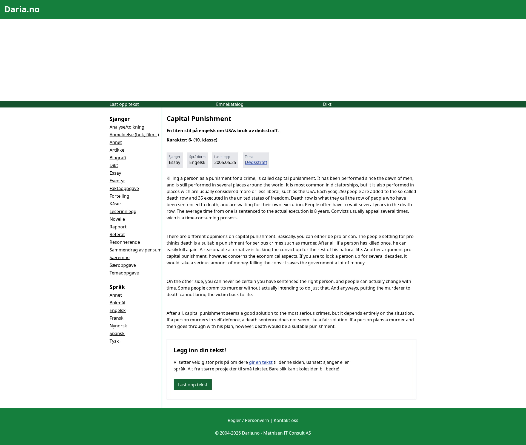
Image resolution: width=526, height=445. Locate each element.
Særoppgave (123, 265)
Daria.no (22, 9)
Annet (116, 142)
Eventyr (117, 181)
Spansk (117, 333)
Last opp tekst (124, 104)
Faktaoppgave (124, 188)
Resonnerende (125, 242)
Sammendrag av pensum (136, 250)
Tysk (114, 341)
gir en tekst (261, 362)
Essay (115, 173)
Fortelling (119, 196)
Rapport (118, 227)
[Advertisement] (263, 59)
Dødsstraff (256, 162)
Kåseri (116, 204)
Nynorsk (118, 326)
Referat (117, 234)
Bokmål (117, 303)
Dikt (327, 104)
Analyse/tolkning (127, 127)
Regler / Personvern (248, 420)
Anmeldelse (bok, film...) (134, 135)
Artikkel (117, 150)
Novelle (117, 219)
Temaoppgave (124, 273)
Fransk (117, 318)
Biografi (118, 158)
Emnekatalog (230, 104)
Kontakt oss (286, 420)
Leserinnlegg (123, 211)
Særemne (120, 257)
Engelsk (118, 310)
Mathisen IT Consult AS (287, 433)
